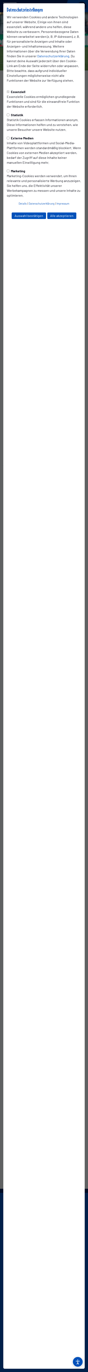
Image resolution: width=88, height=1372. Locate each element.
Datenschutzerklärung (53, 56)
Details (23, 203)
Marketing (17, 171)
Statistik (16, 115)
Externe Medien (22, 138)
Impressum (62, 203)
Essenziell (17, 92)
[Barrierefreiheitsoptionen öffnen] (77, 1362)
